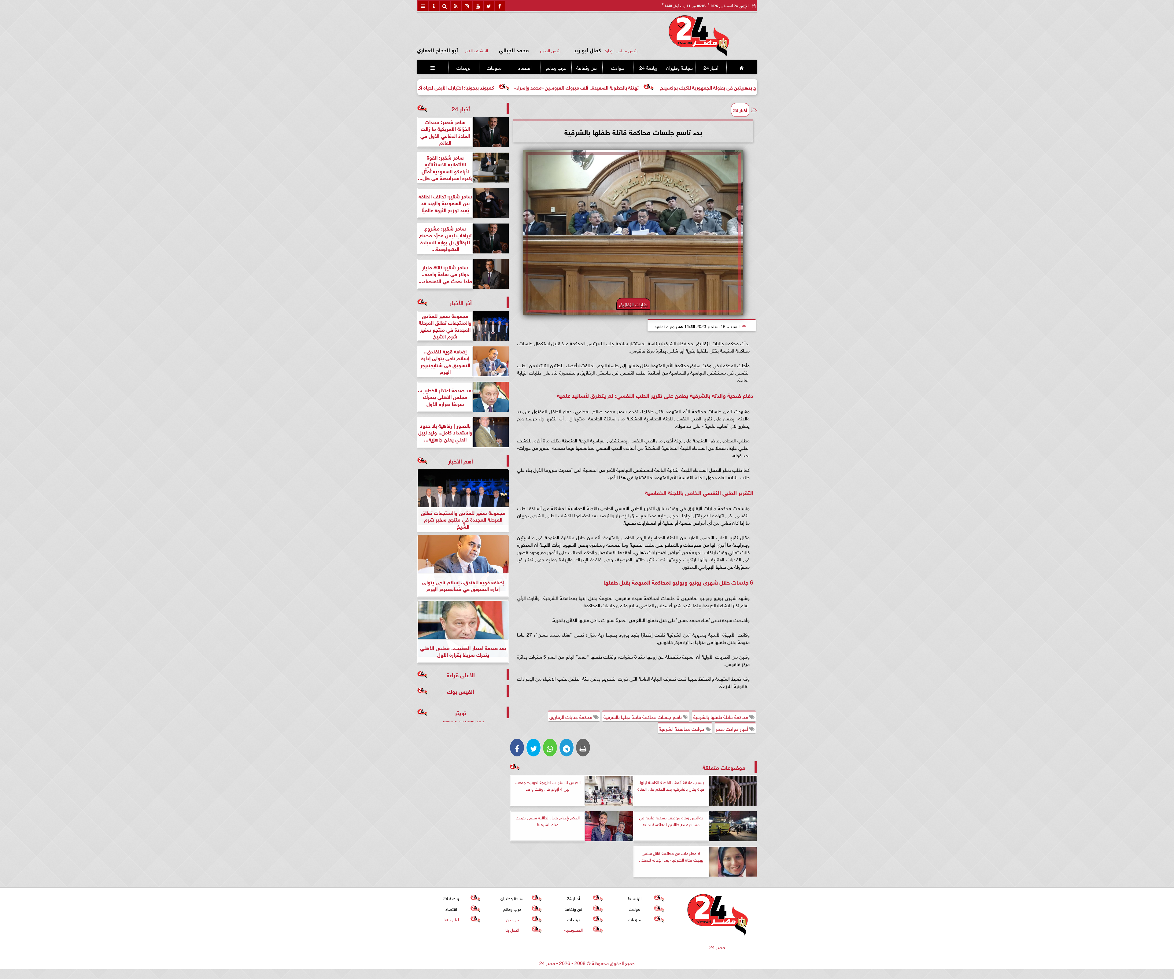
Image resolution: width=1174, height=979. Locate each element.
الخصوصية (573, 929)
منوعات (494, 67)
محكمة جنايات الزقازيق (571, 716)
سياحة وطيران (679, 67)
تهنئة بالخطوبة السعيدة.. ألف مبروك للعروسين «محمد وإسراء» (656, 87)
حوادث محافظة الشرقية (682, 728)
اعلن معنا (451, 919)
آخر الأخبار (461, 302)
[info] (434, 6)
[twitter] (489, 6)
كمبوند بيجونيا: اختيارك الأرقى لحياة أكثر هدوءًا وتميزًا (521, 87)
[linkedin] (467, 6)
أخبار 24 (710, 67)
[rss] (456, 6)
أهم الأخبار (460, 461)
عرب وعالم (556, 67)
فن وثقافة (586, 67)
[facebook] (500, 6)
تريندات (463, 67)
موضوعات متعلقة (724, 767)
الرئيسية (634, 898)
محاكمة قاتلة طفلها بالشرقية (721, 716)
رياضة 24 (648, 67)
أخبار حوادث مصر (732, 728)
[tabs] (423, 6)
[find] (445, 6)
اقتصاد (525, 67)
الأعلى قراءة (461, 674)
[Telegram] (566, 747)
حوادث (617, 67)
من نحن (512, 919)
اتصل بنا (512, 929)
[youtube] (478, 6)
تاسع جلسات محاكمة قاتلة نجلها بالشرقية (643, 716)
